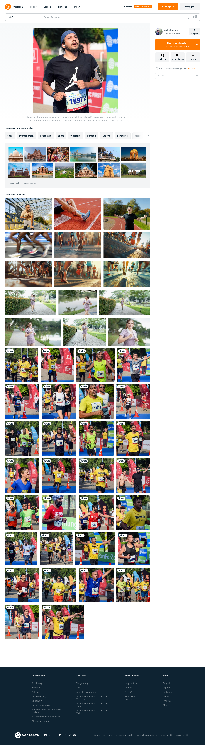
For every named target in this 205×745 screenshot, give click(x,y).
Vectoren (18, 6)
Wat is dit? (192, 68)
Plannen (128, 6)
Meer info (162, 76)
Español (167, 687)
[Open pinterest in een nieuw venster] (60, 735)
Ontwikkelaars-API (41, 705)
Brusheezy (37, 683)
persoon (91, 135)
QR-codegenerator (41, 721)
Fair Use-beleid (181, 735)
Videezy (35, 692)
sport (61, 135)
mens (138, 135)
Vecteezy (36, 687)
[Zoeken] (187, 17)
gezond (106, 135)
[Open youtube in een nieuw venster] (74, 735)
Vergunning (82, 683)
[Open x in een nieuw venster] (69, 735)
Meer (77, 6)
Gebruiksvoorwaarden (147, 735)
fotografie (45, 135)
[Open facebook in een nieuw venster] (45, 735)
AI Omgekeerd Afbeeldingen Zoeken (46, 711)
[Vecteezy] (8, 7)
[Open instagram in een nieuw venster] (50, 735)
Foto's (33, 6)
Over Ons (129, 692)
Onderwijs (37, 700)
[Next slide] (145, 135)
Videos (47, 6)
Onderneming (39, 696)
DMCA (79, 687)
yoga (9, 135)
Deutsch (167, 696)
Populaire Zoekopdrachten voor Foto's (92, 704)
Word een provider (130, 697)
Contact (129, 687)
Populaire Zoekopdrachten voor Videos (92, 711)
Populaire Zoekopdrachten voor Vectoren (92, 697)
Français (167, 700)
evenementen (26, 135)
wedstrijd (75, 135)
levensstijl (122, 135)
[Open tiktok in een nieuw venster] (65, 735)
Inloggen (190, 6)
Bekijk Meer (134, 170)
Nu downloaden (177, 44)
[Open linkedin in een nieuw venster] (55, 735)
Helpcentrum (131, 683)
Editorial (62, 6)
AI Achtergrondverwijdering (46, 716)
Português (168, 692)
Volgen (194, 33)
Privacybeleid (166, 735)
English (167, 683)
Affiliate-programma (86, 692)
